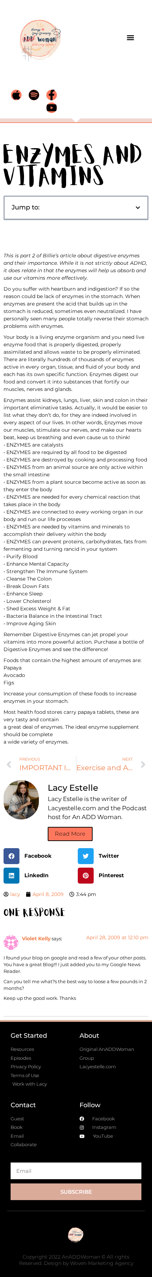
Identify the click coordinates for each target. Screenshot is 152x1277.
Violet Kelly (36, 938)
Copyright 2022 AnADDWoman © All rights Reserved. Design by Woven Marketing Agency (76, 1260)
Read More (70, 833)
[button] (130, 37)
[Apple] (16, 95)
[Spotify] (34, 95)
